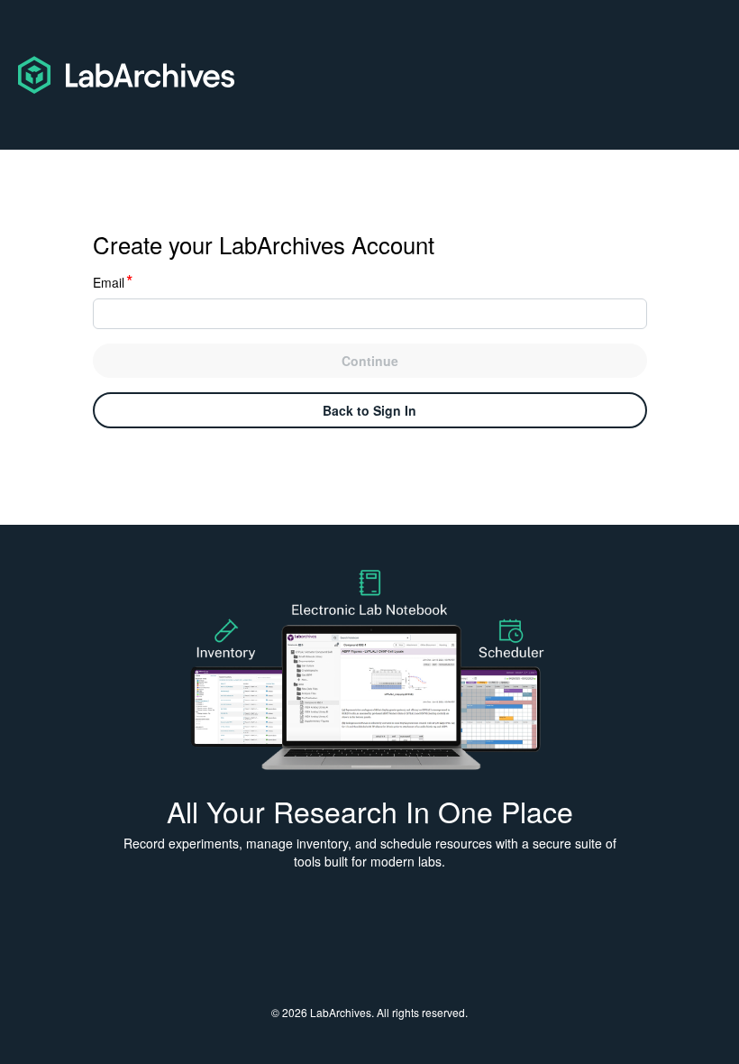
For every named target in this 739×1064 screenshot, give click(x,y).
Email (112, 282)
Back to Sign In (369, 410)
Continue (370, 361)
